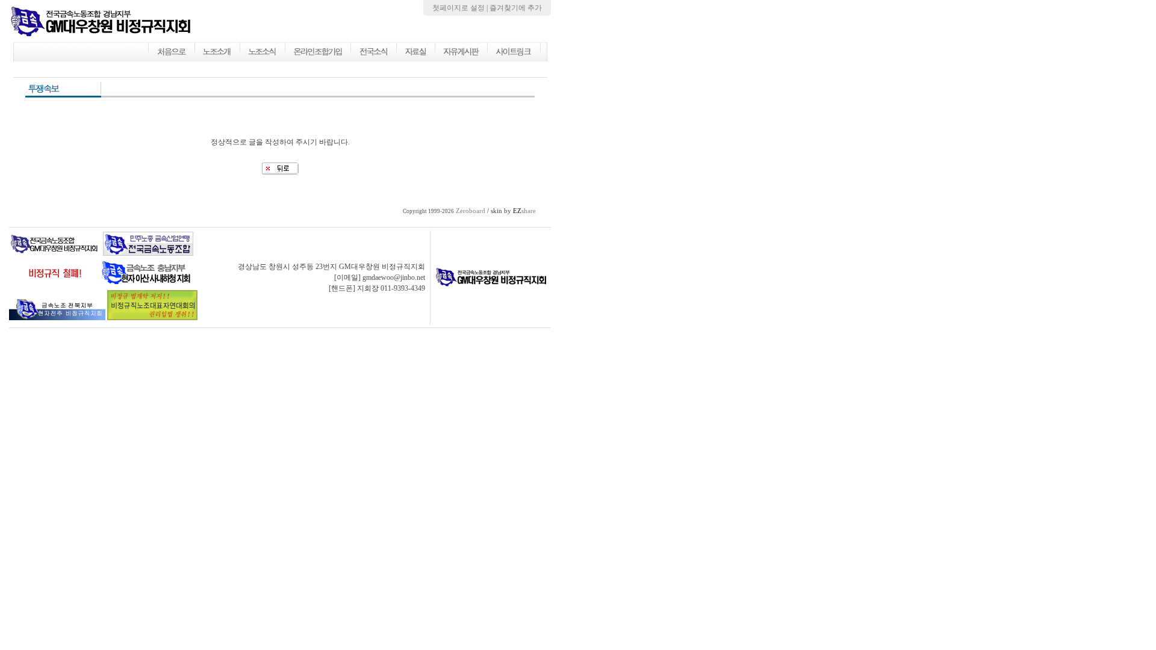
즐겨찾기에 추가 (515, 8)
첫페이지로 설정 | (460, 8)
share (524, 211)
